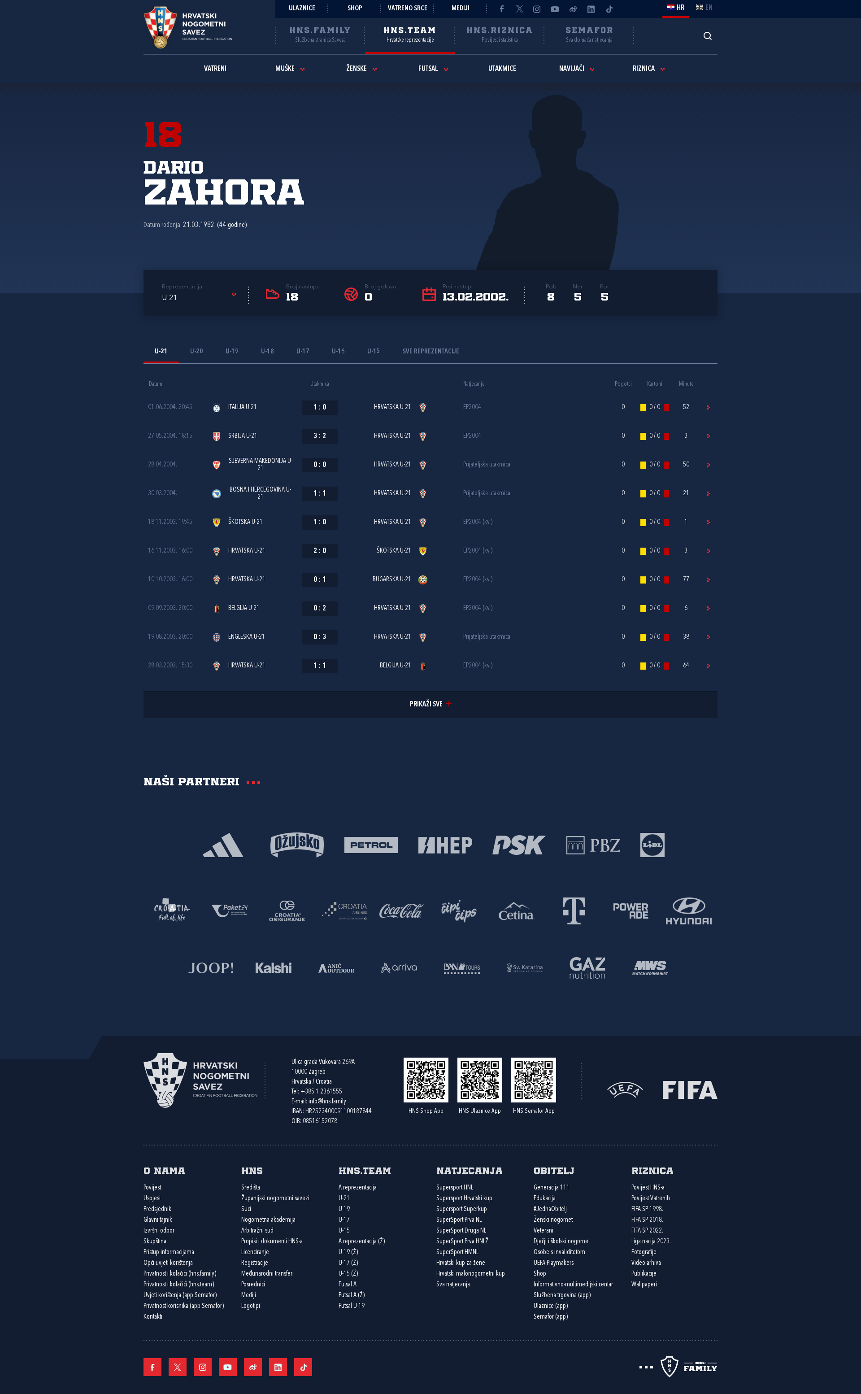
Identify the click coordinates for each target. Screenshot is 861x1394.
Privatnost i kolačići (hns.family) (180, 1274)
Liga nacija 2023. (651, 1241)
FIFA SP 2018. (647, 1220)
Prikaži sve (426, 704)
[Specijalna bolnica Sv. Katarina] (524, 967)
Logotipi (250, 1306)
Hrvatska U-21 (392, 407)
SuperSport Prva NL (459, 1220)
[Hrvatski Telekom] (574, 910)
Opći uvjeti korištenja (168, 1263)
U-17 (344, 1220)
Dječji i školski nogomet (562, 1241)
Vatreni (215, 69)
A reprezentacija (358, 1188)
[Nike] (223, 844)
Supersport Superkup (461, 1209)
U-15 (344, 1231)
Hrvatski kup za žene (460, 1263)
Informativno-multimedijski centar (573, 1284)
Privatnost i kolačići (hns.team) (179, 1284)
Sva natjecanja (453, 1284)
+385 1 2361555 (321, 1092)
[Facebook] (501, 9)
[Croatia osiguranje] (287, 910)
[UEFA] (625, 1089)
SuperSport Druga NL (461, 1231)
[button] (200, 298)
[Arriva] (399, 967)
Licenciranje (255, 1252)
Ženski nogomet (553, 1220)
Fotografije (644, 1252)
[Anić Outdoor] (336, 967)
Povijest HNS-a (648, 1188)
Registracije (254, 1263)
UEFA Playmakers (554, 1263)
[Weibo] (573, 9)
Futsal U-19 (352, 1306)
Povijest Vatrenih (650, 1198)
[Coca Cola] (401, 910)
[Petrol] (371, 844)
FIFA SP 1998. (647, 1209)
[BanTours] (461, 967)
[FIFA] (690, 1089)
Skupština (155, 1241)
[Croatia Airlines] (344, 910)
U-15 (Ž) (348, 1274)
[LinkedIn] (591, 9)
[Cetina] (516, 910)
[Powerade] (631, 910)
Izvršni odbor (159, 1231)
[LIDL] (652, 844)
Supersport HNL (454, 1188)
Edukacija (545, 1198)
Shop (355, 8)
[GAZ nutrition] (587, 967)
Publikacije (644, 1274)
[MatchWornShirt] (650, 967)
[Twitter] (519, 9)
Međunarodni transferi (267, 1274)
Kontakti (153, 1317)
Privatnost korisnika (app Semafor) (184, 1306)
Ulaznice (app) (551, 1306)
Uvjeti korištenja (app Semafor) (180, 1295)
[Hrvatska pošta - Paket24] (229, 910)
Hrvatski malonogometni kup (470, 1274)
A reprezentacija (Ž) (362, 1241)
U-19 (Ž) (348, 1252)
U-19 (344, 1209)
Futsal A (348, 1284)
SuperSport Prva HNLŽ (462, 1241)
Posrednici (253, 1284)
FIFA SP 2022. (647, 1231)
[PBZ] (593, 844)
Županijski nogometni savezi (275, 1198)
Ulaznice (302, 8)
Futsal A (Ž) (352, 1295)
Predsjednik (157, 1209)
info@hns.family (327, 1101)
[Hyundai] (689, 910)
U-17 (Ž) (348, 1263)
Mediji (461, 8)
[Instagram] (537, 9)
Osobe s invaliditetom (559, 1252)
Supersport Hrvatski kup (464, 1198)
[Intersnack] (459, 910)
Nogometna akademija (268, 1220)
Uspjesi (152, 1198)
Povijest (152, 1188)
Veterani (543, 1231)
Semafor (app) (551, 1317)
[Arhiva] (707, 35)
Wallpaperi (644, 1284)
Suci (246, 1209)
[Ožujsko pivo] (297, 844)
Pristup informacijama (169, 1252)
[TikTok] (609, 9)
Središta (250, 1188)
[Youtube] (555, 9)
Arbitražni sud (257, 1231)
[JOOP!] (210, 967)
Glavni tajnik (158, 1220)
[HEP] (445, 844)
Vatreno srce (407, 8)
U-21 (344, 1198)
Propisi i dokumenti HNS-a (272, 1241)
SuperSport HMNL (457, 1252)
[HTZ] (172, 910)
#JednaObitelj (550, 1209)
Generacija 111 (552, 1188)
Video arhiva (646, 1263)
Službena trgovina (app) (562, 1295)
